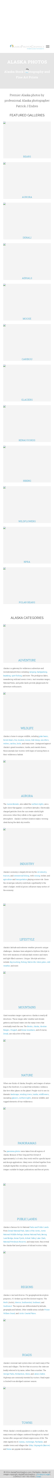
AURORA (27, 197)
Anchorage (29, 1442)
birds (19, 743)
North (5, 1302)
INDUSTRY (27, 864)
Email (38, 1476)
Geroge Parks (8, 1374)
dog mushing (15, 962)
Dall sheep (35, 740)
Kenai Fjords (19, 1238)
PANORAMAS (27, 1143)
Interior (18, 1302)
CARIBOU (27, 359)
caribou (13, 743)
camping (32, 672)
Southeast (36, 1302)
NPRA (27, 561)
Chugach (13, 1030)
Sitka (31, 1445)
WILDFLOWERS (27, 521)
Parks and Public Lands (39, 1227)
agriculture (7, 879)
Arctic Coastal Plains (27, 1313)
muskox (21, 740)
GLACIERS (27, 399)
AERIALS (27, 278)
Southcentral (27, 1302)
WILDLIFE (27, 728)
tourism (6, 875)
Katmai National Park (32, 1234)
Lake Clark (41, 1238)
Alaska (36, 1026)
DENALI (27, 237)
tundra (35, 1094)
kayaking (7, 675)
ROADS (27, 1355)
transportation (21, 879)
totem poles (41, 962)
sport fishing (17, 675)
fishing (24, 962)
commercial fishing (21, 875)
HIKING (27, 480)
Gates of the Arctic (32, 1231)
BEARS (27, 156)
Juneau (22, 1442)
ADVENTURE (27, 660)
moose (27, 740)
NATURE (27, 1075)
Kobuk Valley (30, 1238)
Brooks (30, 1026)
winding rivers (26, 1094)
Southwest (7, 1306)
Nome (9, 1449)
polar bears (43, 736)
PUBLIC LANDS (27, 1219)
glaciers (15, 1098)
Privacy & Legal (43, 1474)
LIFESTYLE (27, 939)
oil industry (41, 872)
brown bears (8, 740)
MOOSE (27, 318)
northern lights (38, 804)
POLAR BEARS (27, 602)
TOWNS (27, 1422)
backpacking (42, 672)
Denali (5, 1033)
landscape (15, 1094)
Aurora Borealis (13, 804)
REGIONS (27, 1287)
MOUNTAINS (27, 1007)
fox (15, 740)
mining (37, 875)
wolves (6, 743)
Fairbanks (39, 1442)
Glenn (27, 1374)
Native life (32, 962)
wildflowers (44, 1094)
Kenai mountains (28, 1030)
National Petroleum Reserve (14, 1242)
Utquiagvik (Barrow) (42, 1445)
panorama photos (13, 1151)
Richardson (19, 1374)
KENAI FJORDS (27, 440)
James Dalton (39, 1374)
